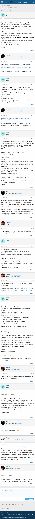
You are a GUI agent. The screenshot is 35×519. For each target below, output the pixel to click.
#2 (33, 61)
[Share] (31, 20)
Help (25, 514)
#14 (33, 444)
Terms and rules (11, 514)
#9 (33, 280)
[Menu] (2, 2)
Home (29, 514)
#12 (33, 391)
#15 (33, 473)
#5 (33, 138)
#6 (33, 197)
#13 (33, 427)
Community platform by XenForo (13, 517)
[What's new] (29, 2)
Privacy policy (19, 514)
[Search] (33, 2)
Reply (32, 50)
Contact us (3, 514)
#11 (33, 373)
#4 (33, 115)
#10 (33, 304)
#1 (33, 20)
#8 (33, 246)
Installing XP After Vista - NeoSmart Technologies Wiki (16, 67)
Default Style (5, 512)
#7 (33, 228)
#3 (33, 84)
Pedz (3, 10)
